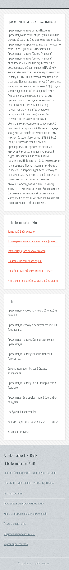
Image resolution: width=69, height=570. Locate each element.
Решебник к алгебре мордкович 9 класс (30, 271)
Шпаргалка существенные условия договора (29, 482)
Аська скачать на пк (14, 523)
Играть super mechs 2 (16, 544)
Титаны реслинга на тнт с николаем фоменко (33, 241)
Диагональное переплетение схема (24, 503)
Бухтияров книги (13, 493)
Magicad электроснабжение (19, 534)
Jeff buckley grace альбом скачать (26, 251)
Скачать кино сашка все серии (25, 261)
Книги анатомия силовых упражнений (25, 513)
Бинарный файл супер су (21, 231)
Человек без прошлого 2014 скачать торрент (30, 472)
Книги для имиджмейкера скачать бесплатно (33, 280)
